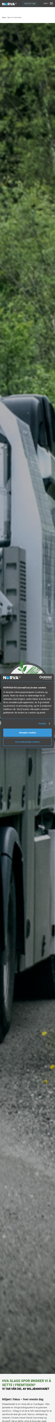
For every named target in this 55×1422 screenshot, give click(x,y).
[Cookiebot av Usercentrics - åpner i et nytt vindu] (39, 678)
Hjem (4, 17)
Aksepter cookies (27, 732)
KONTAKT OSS (29, 4)
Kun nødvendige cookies (27, 742)
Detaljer (42, 723)
